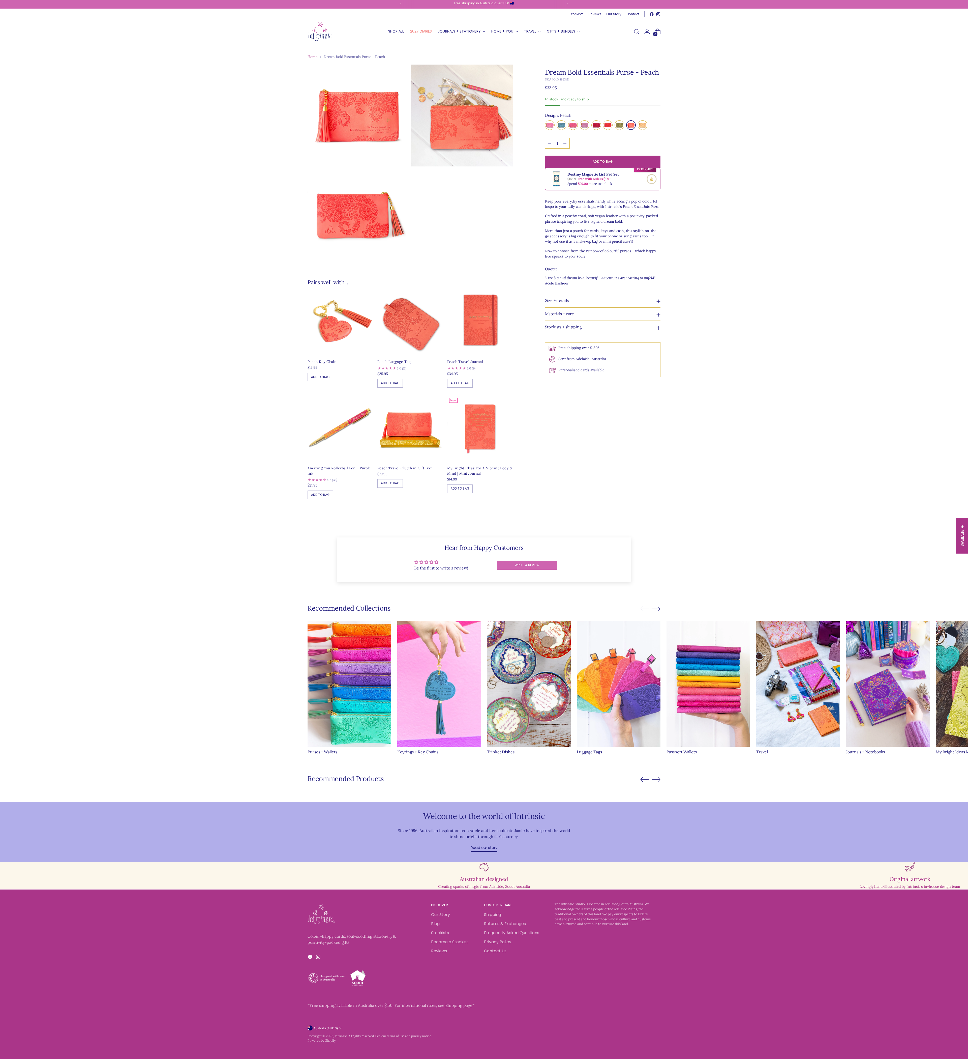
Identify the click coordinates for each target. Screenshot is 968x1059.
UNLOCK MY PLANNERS (528, 594)
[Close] (566, 451)
